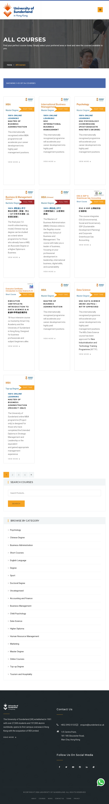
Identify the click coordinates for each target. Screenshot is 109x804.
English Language (18, 560)
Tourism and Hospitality (21, 674)
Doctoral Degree (17, 583)
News (50, 798)
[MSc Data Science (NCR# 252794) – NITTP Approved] (90, 289)
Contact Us (59, 798)
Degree (13, 568)
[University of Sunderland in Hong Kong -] (18, 10)
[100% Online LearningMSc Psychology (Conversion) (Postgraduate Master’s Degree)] (90, 104)
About (33, 798)
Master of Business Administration (17, 121)
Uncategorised (17, 590)
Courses (42, 798)
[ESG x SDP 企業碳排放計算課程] (90, 197)
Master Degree (17, 651)
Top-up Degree (17, 666)
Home (9, 65)
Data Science (16, 621)
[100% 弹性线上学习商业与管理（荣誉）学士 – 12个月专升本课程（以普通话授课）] (19, 197)
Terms (68, 798)
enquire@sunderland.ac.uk (92, 725)
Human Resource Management (24, 636)
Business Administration (21, 545)
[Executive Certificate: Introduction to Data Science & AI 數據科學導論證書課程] (19, 289)
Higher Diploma (17, 628)
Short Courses (17, 552)
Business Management (20, 606)
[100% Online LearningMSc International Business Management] (54, 104)
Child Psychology (18, 613)
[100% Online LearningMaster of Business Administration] (19, 104)
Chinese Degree (17, 537)
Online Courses (17, 659)
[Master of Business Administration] (54, 289)
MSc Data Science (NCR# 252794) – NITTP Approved (89, 304)
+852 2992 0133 (67, 725)
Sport (12, 575)
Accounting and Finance (21, 598)
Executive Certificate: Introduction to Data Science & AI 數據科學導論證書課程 (18, 306)
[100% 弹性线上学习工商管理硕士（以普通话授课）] (54, 197)
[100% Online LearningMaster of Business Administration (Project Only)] (19, 382)
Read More (8, 737)
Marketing (14, 644)
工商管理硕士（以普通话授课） (54, 211)
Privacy (77, 798)
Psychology (15, 530)
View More (13, 162)
